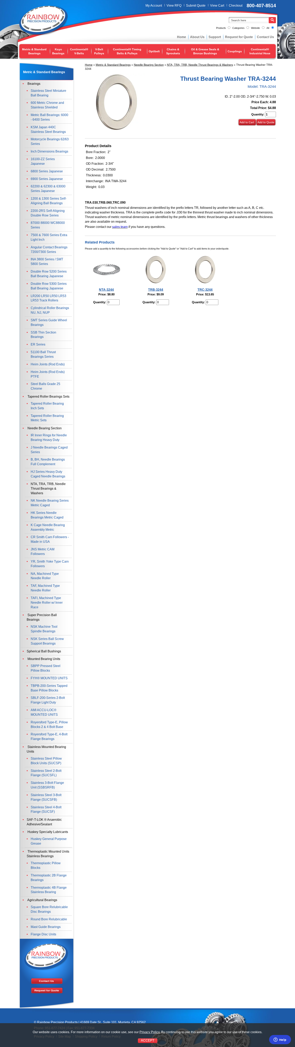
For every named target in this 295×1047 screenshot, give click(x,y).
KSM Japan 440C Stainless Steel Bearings (48, 129)
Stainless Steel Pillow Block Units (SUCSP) (46, 761)
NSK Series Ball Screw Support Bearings (47, 641)
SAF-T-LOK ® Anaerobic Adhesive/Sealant (44, 822)
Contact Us (265, 37)
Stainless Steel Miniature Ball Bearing (48, 93)
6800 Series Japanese (47, 171)
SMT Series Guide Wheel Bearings (49, 322)
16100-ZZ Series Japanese (43, 161)
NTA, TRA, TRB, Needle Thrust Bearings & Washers (200, 64)
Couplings (235, 51)
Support (215, 37)
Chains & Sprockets (173, 51)
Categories (238, 28)
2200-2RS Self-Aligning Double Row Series (48, 213)
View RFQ (174, 5)
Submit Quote (195, 5)
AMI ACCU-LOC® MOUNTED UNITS (44, 712)
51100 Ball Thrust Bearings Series (43, 354)
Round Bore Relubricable (49, 919)
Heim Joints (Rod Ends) (48, 364)
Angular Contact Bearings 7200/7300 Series (49, 250)
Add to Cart (247, 122)
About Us (197, 37)
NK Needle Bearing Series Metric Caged (50, 503)
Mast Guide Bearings (46, 927)
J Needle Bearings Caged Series (49, 450)
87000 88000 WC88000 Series (48, 225)
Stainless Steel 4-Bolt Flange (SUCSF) (46, 809)
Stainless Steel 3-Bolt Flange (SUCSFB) (46, 797)
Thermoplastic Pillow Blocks (46, 865)
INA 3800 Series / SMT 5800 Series (47, 262)
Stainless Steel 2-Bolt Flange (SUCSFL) (46, 773)
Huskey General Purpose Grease (49, 841)
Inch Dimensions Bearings (49, 151)
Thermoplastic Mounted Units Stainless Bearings (48, 854)
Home (181, 37)
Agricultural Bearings (42, 900)
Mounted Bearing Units (43, 659)
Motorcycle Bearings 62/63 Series (50, 141)
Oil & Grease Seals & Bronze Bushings (205, 51)
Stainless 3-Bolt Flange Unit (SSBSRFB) (47, 785)
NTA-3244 (106, 289)
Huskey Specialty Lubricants (47, 832)
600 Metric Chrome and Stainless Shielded (47, 105)
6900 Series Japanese (47, 179)
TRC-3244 (205, 289)
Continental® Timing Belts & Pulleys (127, 51)
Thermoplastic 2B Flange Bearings (49, 878)
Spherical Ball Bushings (44, 651)
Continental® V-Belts (79, 51)
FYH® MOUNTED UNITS (49, 678)
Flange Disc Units (43, 934)
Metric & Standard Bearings (34, 51)
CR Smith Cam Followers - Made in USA (50, 539)
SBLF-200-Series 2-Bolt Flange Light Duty (48, 700)
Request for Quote (239, 37)
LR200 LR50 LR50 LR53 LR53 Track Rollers (48, 298)
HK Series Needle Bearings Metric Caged (47, 515)
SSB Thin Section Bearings (43, 335)
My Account (153, 5)
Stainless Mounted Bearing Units (46, 749)
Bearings (33, 83)
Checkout (235, 5)
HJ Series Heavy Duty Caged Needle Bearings (48, 474)
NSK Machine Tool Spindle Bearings (44, 629)
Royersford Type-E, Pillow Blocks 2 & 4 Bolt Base (49, 725)
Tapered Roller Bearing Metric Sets (47, 418)
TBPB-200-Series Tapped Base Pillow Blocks (49, 688)
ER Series (38, 344)
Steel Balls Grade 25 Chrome (45, 386)
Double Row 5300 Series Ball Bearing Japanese (49, 286)
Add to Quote (265, 122)
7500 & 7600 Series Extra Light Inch (49, 237)
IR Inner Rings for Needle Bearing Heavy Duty (49, 438)
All (268, 28)
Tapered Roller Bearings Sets (48, 396)
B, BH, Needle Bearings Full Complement (48, 462)
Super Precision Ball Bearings (42, 617)
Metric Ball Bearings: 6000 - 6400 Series (49, 117)
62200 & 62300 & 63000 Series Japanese (48, 189)
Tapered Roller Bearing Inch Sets (47, 406)
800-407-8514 (261, 5)
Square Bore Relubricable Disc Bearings (49, 909)
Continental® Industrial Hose (259, 51)
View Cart (217, 5)
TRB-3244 (155, 289)
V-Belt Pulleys (99, 51)
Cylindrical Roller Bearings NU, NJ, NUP (50, 310)
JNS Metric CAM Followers (42, 552)
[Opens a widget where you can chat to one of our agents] (280, 1040)
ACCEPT (147, 1040)
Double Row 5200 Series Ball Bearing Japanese (49, 274)
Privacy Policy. (149, 1032)
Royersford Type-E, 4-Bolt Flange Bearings (49, 737)
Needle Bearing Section (149, 64)
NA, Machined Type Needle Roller (45, 576)
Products (221, 28)
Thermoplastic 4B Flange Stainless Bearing (49, 890)
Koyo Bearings (58, 51)
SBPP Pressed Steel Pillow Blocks (45, 668)
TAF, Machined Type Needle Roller (45, 588)
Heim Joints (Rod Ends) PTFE (48, 374)
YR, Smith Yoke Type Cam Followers (50, 564)
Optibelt (154, 51)
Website (255, 28)
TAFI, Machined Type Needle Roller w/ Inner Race (47, 602)
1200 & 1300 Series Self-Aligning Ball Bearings (48, 201)
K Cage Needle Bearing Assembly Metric (48, 527)
